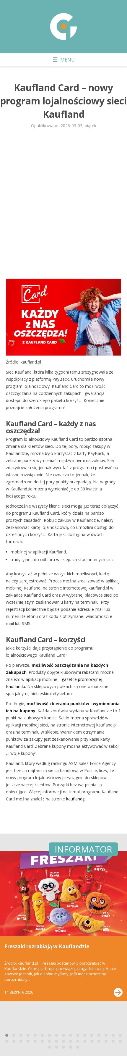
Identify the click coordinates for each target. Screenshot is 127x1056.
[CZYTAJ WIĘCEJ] (118, 992)
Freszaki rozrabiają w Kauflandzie (46, 946)
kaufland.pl (76, 799)
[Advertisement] (63, 206)
